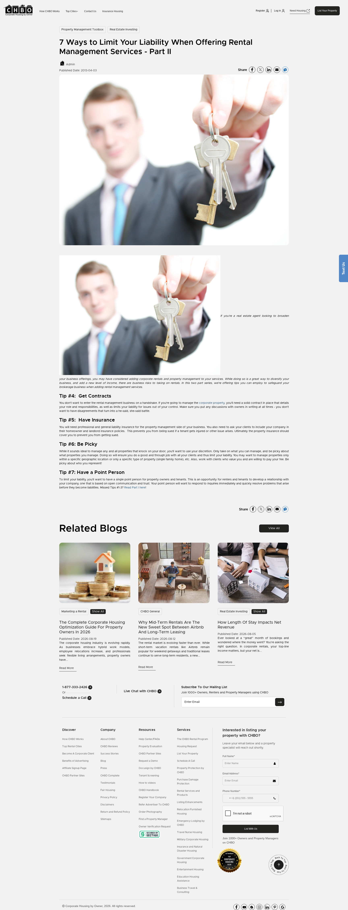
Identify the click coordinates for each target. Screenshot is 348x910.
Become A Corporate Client (78, 753)
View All (274, 528)
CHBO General (150, 611)
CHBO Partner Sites (73, 775)
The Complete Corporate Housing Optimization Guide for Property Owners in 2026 (92, 627)
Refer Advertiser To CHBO (154, 804)
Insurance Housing (112, 11)
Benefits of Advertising (75, 761)
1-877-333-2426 (75, 687)
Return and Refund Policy (115, 812)
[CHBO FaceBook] (236, 907)
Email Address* (231, 773)
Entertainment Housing (190, 869)
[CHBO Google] (282, 907)
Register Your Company (152, 797)
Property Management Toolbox (82, 29)
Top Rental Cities (72, 746)
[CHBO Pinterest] (275, 907)
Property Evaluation (150, 746)
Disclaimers (107, 804)
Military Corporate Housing (192, 839)
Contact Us (90, 11)
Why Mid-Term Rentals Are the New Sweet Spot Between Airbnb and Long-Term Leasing (171, 627)
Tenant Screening (149, 775)
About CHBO (107, 739)
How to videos (147, 783)
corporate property (211, 403)
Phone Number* (231, 791)
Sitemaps (105, 819)
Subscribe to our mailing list (204, 687)
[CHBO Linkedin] (267, 907)
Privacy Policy (108, 797)
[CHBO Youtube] (244, 907)
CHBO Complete (109, 775)
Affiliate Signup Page (74, 768)
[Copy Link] (285, 69)
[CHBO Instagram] (259, 907)
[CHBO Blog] (252, 907)
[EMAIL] (279, 702)
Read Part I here (134, 487)
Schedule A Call (186, 761)
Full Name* (229, 756)
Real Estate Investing (123, 29)
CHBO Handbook (149, 790)
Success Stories (109, 753)
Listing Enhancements (189, 802)
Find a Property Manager (153, 819)
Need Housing (298, 10)
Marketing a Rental (73, 611)
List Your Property (327, 10)
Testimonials (107, 783)
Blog (103, 761)
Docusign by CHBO (150, 768)
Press (103, 768)
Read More (67, 668)
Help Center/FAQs (149, 739)
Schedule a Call (74, 697)
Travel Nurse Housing (189, 832)
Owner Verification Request (155, 826)
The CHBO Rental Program (192, 739)
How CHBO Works (49, 11)
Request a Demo (148, 761)
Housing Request (187, 746)
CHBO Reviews (109, 746)
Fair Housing (107, 790)
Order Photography (150, 812)
